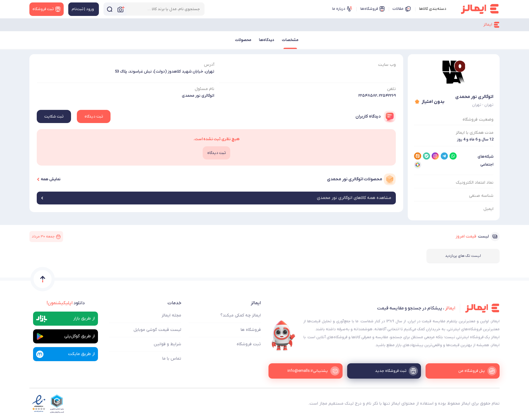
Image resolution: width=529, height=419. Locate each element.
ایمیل (488, 209)
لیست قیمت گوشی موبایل (157, 330)
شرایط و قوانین (167, 344)
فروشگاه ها (251, 330)
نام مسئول (204, 89)
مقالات (397, 8)
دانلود (66, 303)
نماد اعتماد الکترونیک (474, 182)
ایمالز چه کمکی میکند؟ (240, 315)
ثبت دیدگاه (93, 116)
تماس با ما (171, 358)
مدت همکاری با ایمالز (474, 133)
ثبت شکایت (53, 116)
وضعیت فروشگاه (478, 119)
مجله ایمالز (171, 315)
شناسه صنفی (481, 196)
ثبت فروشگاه (249, 344)
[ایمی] (283, 335)
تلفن (391, 89)
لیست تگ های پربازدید (463, 255)
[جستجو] (109, 9)
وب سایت (387, 65)
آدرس (209, 65)
